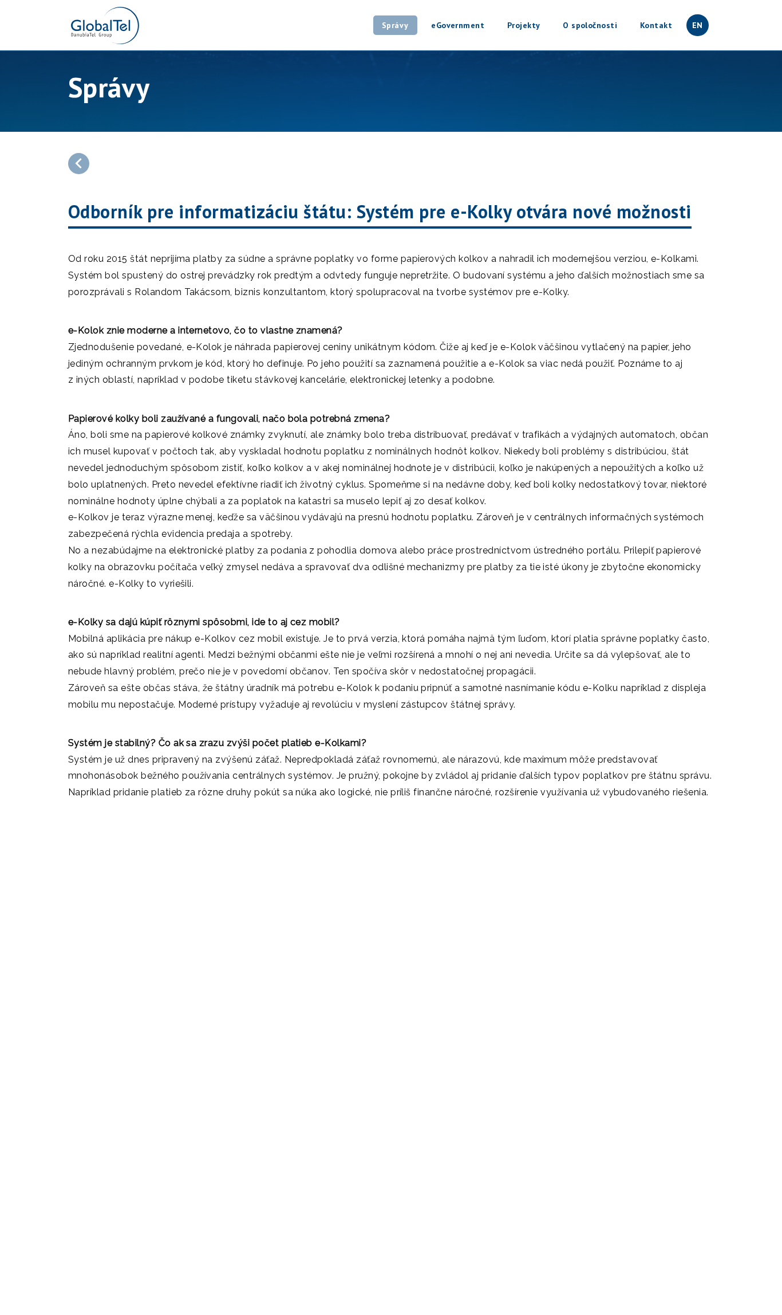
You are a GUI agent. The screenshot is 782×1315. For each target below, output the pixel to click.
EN (697, 25)
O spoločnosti (590, 25)
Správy (395, 25)
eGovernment (457, 25)
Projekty (523, 25)
